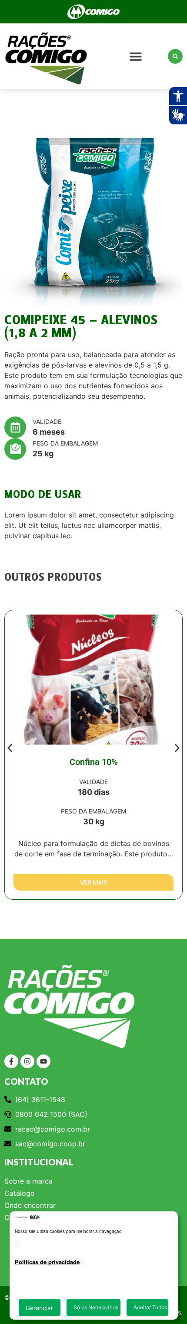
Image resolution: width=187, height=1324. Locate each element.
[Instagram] (27, 1061)
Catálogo (19, 1193)
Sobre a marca (28, 1181)
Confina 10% (94, 762)
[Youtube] (43, 1061)
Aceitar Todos (150, 1307)
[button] (135, 56)
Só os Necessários (95, 1307)
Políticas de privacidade (47, 1262)
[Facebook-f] (11, 1061)
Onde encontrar (30, 1205)
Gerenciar (39, 1307)
